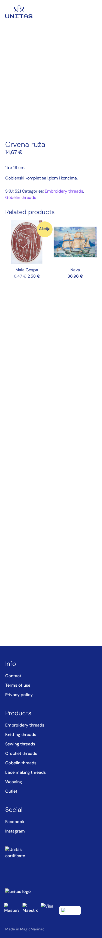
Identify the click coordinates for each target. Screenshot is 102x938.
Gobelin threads (20, 197)
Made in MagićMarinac (24, 929)
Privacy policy (19, 694)
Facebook (14, 821)
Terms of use (17, 685)
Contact (13, 676)
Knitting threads (20, 734)
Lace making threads (25, 772)
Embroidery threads (64, 191)
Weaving (13, 782)
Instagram (15, 831)
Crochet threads (21, 753)
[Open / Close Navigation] (93, 12)
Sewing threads (20, 744)
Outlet (11, 791)
